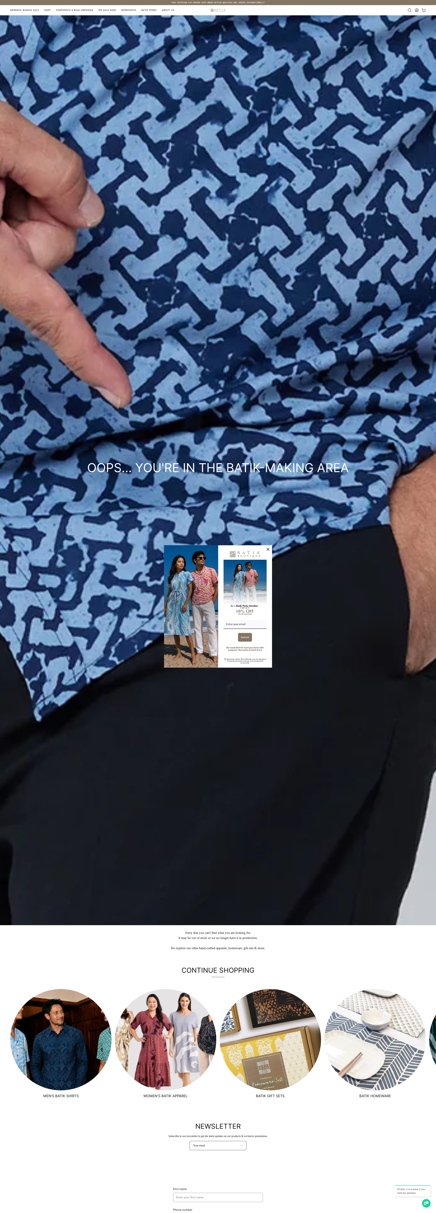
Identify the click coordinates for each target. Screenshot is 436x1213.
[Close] (268, 549)
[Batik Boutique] (218, 10)
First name (180, 1189)
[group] (218, 2)
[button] (129, 10)
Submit (245, 637)
